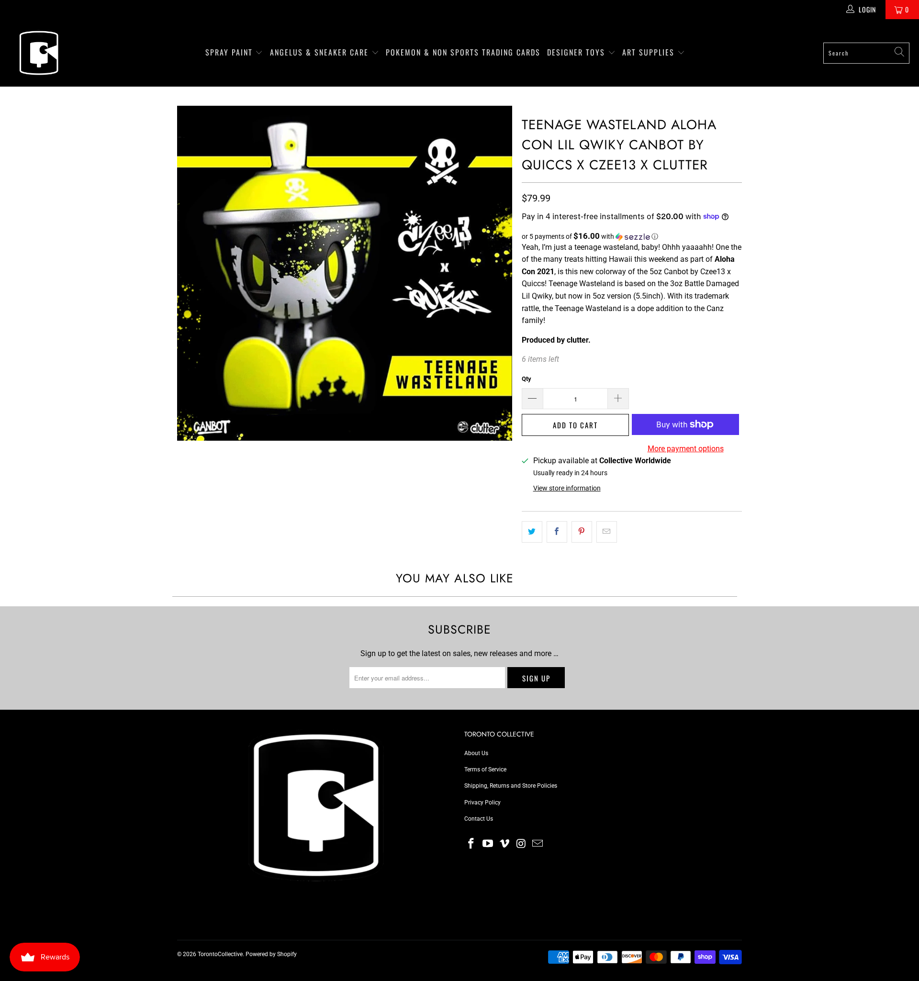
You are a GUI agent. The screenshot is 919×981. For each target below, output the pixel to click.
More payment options (686, 448)
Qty (526, 378)
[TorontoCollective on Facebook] (471, 844)
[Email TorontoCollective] (538, 844)
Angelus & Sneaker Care (319, 52)
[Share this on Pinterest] (582, 532)
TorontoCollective (220, 954)
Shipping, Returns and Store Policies (510, 785)
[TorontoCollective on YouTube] (488, 844)
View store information (567, 488)
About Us (476, 753)
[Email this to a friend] (606, 532)
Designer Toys (577, 52)
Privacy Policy (482, 802)
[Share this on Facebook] (557, 532)
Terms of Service (485, 769)
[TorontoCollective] (38, 53)
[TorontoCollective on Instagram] (521, 844)
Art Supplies (649, 52)
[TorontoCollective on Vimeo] (504, 844)
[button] (632, 236)
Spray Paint (230, 52)
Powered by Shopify (271, 954)
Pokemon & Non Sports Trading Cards (463, 52)
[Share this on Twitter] (532, 532)
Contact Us (478, 818)
